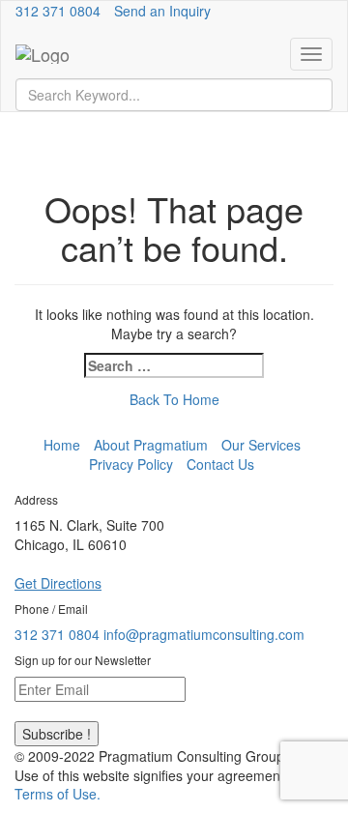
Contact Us (220, 464)
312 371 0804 (58, 10)
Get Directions (58, 583)
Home (62, 444)
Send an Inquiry (162, 10)
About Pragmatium (151, 444)
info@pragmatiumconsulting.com (203, 634)
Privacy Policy (131, 464)
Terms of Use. (57, 793)
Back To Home (174, 399)
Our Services (261, 444)
